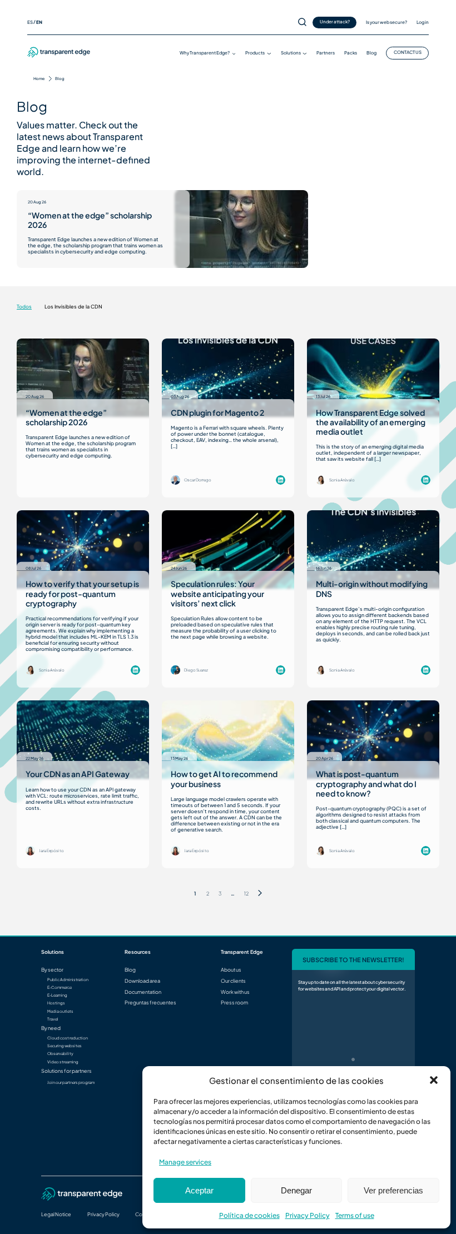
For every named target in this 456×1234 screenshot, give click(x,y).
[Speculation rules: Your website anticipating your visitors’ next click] (228, 549)
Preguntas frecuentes (150, 1002)
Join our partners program (71, 1083)
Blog (371, 53)
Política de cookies (249, 1215)
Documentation (143, 992)
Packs (350, 53)
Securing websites (64, 1046)
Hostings (56, 1003)
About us (231, 970)
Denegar (296, 1190)
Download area (142, 981)
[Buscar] (302, 22)
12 (246, 893)
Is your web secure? (386, 22)
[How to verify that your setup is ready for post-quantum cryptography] (83, 549)
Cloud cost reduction (67, 1038)
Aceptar (199, 1190)
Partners (325, 53)
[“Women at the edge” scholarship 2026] (241, 229)
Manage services (185, 1162)
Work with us (235, 992)
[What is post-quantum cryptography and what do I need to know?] (373, 739)
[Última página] (260, 893)
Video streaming (62, 1062)
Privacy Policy (307, 1215)
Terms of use (354, 1215)
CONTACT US (408, 52)
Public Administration (67, 980)
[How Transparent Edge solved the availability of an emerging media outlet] (373, 378)
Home (38, 78)
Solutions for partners (66, 1071)
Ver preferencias (393, 1190)
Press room (234, 1002)
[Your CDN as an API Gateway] (83, 739)
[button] (433, 1080)
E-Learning (57, 995)
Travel (52, 1019)
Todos (24, 306)
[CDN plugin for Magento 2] (228, 378)
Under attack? (335, 21)
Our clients (233, 981)
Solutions (291, 53)
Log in (423, 22)
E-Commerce (59, 988)
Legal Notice (56, 1214)
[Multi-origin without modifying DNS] (373, 549)
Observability (60, 1054)
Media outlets (60, 1011)
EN (39, 22)
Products (255, 53)
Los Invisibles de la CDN (73, 306)
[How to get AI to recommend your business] (228, 739)
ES (30, 22)
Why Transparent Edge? (205, 53)
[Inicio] (59, 56)
